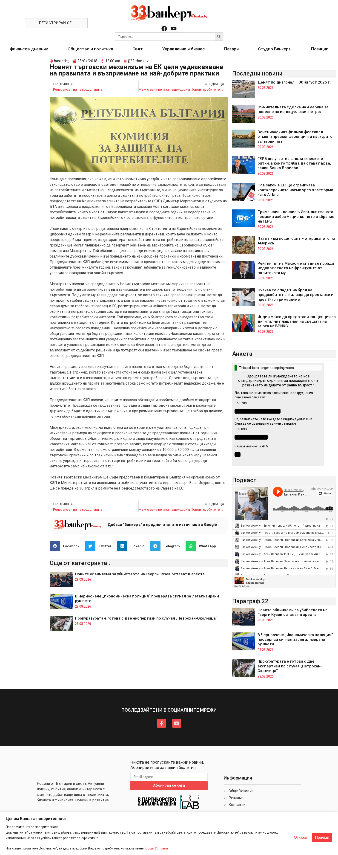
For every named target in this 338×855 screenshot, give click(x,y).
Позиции (319, 49)
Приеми (322, 837)
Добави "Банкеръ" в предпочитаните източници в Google (162, 524)
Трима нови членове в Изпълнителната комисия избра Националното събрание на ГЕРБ (296, 216)
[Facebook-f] (161, 723)
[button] (66, 546)
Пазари (231, 49)
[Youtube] (174, 29)
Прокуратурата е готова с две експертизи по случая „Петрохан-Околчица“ (146, 618)
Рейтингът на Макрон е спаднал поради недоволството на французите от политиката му (296, 268)
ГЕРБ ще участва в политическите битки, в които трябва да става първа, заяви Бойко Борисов (294, 163)
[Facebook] (164, 29)
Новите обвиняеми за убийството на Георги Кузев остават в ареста (140, 574)
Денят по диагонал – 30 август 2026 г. (294, 82)
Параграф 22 (250, 601)
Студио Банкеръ (275, 49)
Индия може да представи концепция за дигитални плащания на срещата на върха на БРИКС (297, 321)
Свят (137, 49)
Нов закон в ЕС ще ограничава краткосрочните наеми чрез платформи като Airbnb (295, 190)
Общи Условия (156, 848)
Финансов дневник (29, 49)
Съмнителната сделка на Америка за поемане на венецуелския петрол (293, 109)
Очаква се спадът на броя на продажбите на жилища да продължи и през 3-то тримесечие (295, 295)
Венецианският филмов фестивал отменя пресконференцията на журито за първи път (295, 137)
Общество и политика (90, 49)
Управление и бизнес (183, 49)
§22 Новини (138, 61)
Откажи (300, 837)
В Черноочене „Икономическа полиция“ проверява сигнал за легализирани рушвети (295, 639)
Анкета (242, 353)
